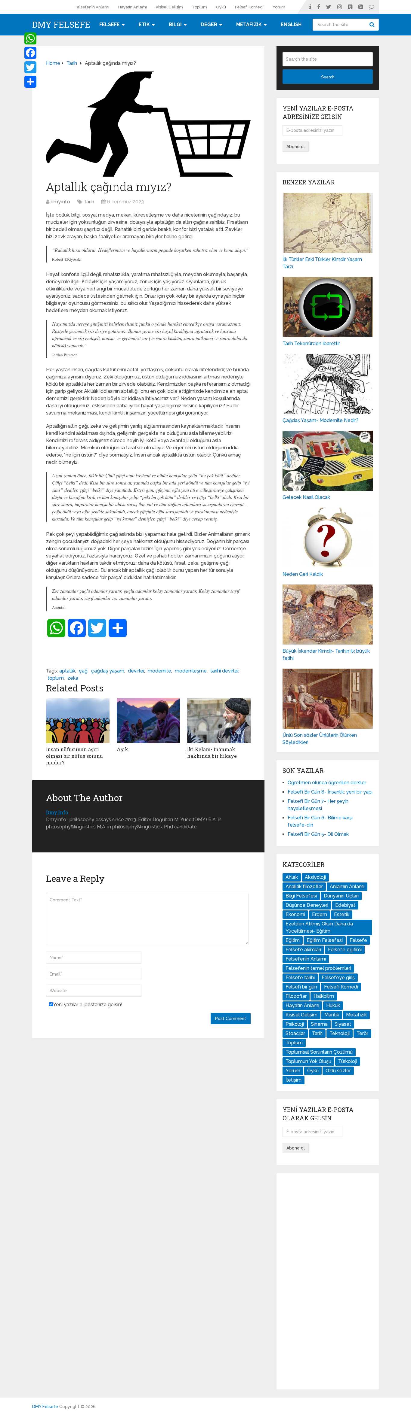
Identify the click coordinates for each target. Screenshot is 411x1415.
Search (373, 25)
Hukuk (333, 1005)
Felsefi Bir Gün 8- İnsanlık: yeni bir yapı (330, 792)
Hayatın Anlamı (132, 7)
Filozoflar (296, 996)
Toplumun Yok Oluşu (308, 1061)
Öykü (221, 7)
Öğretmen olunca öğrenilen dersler (327, 782)
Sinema (319, 1024)
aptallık (67, 671)
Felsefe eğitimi (345, 949)
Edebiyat (345, 905)
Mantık (331, 1015)
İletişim (293, 1080)
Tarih (89, 202)
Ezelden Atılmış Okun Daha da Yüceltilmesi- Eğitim (319, 927)
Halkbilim (324, 996)
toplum (56, 678)
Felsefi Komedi (249, 7)
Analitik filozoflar (304, 886)
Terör (362, 1033)
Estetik (341, 914)
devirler (136, 671)
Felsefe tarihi (300, 977)
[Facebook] (30, 53)
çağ (83, 671)
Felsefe (358, 940)
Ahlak (292, 877)
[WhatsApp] (30, 38)
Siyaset (343, 1024)
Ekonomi (295, 914)
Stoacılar (295, 1033)
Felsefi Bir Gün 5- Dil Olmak (318, 834)
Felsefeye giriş (338, 977)
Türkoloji (347, 1061)
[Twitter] (30, 67)
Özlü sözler (338, 1070)
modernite (159, 671)
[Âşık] (148, 720)
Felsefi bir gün (301, 987)
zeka (72, 678)
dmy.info (60, 202)
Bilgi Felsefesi (301, 896)
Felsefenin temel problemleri (318, 968)
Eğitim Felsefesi (325, 940)
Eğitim (293, 940)
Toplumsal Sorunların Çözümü (319, 1052)
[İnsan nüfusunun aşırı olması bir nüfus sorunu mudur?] (78, 720)
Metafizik (356, 1015)
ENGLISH (291, 24)
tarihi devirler (224, 671)
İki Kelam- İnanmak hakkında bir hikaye (212, 752)
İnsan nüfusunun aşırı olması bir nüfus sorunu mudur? (74, 756)
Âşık (122, 749)
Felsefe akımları (303, 949)
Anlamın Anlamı (347, 886)
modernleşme (191, 671)
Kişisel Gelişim (169, 7)
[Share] (30, 81)
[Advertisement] (328, 1281)
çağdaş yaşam (107, 671)
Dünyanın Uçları (341, 896)
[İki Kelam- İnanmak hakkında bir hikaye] (219, 720)
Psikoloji (295, 1024)
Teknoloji (339, 1033)
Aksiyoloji (315, 877)
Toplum (199, 7)
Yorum (279, 7)
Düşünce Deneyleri (307, 905)
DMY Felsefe (61, 24)
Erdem (319, 914)
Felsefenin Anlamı (92, 7)
